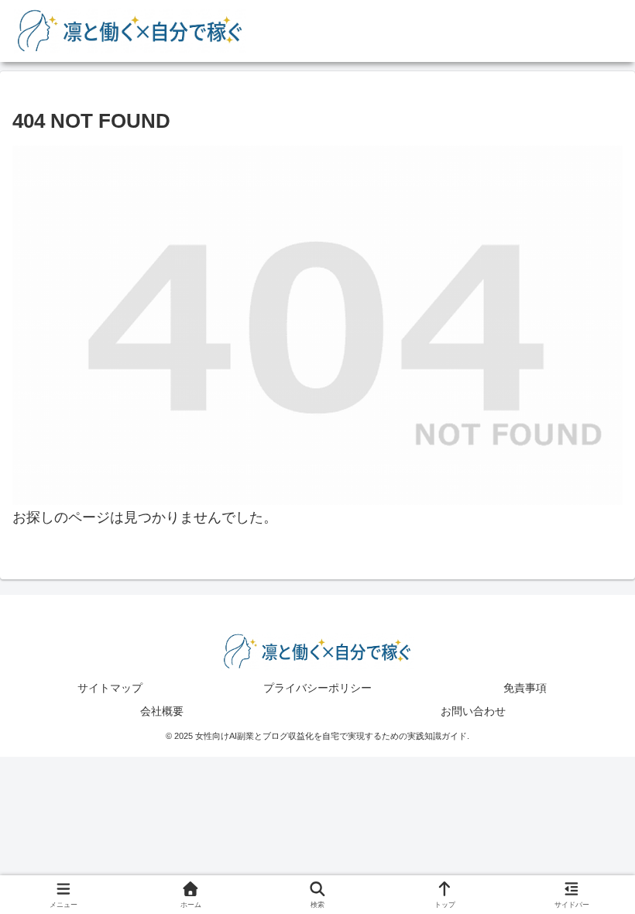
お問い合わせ (473, 711)
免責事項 (525, 688)
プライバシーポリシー (317, 688)
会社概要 (162, 711)
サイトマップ (109, 688)
